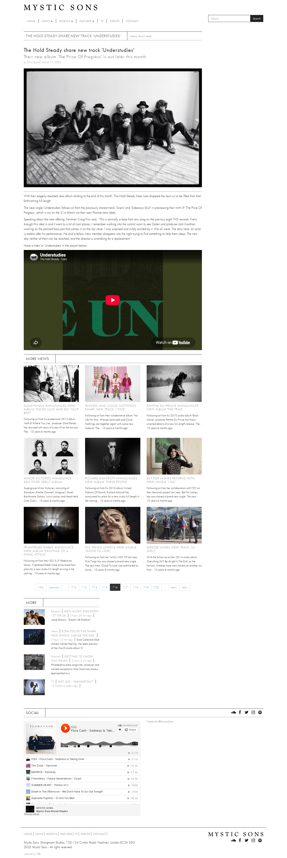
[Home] (60, 7)
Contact (132, 21)
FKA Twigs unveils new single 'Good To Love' (111, 549)
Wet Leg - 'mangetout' (75, 681)
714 (94, 587)
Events (114, 21)
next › (174, 587)
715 (104, 587)
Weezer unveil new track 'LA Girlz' (171, 549)
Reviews (65, 21)
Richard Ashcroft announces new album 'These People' (111, 480)
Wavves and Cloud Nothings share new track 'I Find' (110, 407)
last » (185, 587)
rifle (38, 854)
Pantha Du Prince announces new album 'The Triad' (173, 407)
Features (85, 21)
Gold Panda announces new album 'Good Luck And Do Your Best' (51, 409)
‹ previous (54, 587)
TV (102, 21)
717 (125, 587)
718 (135, 587)
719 (146, 587)
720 (156, 587)
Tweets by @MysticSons (160, 721)
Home (31, 21)
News (46, 21)
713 (84, 587)
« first (40, 587)
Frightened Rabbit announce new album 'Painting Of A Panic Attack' (49, 551)
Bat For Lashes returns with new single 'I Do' (171, 480)
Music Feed (144, 36)
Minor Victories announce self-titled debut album (47, 480)
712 (73, 587)
